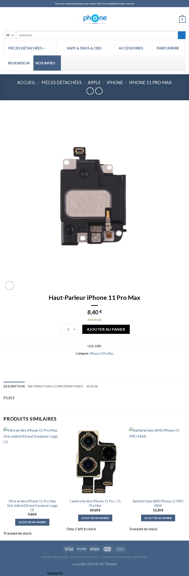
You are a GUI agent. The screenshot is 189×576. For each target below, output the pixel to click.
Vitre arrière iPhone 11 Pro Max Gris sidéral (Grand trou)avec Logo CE (32, 505)
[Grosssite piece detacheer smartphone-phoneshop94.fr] (94, 18)
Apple (94, 82)
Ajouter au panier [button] (32, 522)
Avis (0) (91, 386)
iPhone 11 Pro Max (150, 82)
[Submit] (182, 35)
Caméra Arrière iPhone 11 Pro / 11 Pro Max (95, 503)
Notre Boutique (55, 557)
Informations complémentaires (55, 386)
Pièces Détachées (61, 82)
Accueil (26, 82)
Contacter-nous (84, 557)
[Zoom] (9, 285)
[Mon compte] (173, 19)
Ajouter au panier (106, 329)
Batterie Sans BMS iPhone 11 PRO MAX (158, 503)
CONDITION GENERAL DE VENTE (124, 557)
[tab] (14, 386)
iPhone (115, 82)
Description (14, 386)
